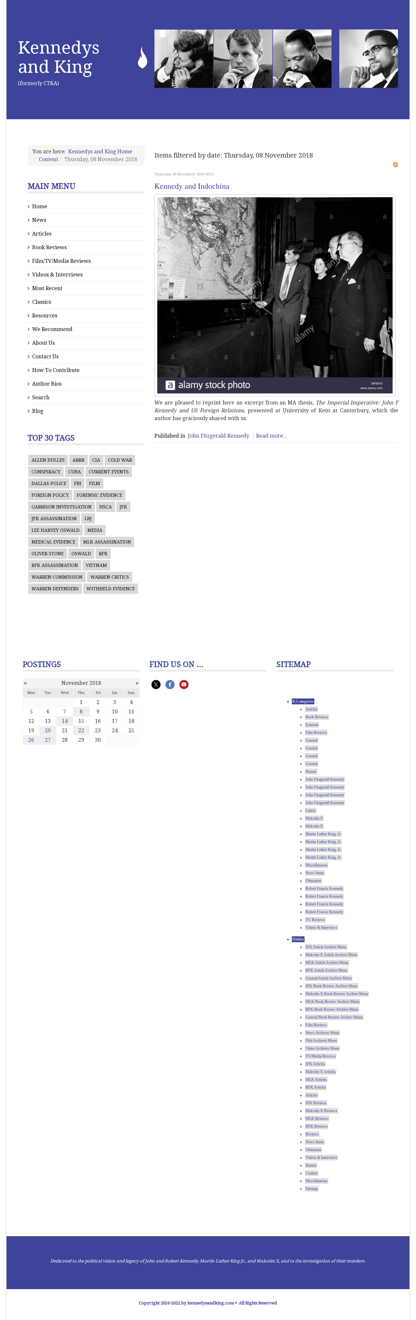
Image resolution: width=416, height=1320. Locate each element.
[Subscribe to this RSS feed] (395, 164)
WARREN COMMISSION (57, 577)
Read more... (271, 436)
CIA (96, 460)
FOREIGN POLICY (50, 495)
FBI (77, 483)
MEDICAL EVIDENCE (53, 542)
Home (39, 206)
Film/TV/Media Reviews (61, 261)
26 (31, 740)
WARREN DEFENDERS (55, 588)
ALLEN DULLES (48, 460)
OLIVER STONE (48, 553)
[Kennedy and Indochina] (275, 295)
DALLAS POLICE (49, 483)
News (39, 220)
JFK (123, 506)
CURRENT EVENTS (109, 471)
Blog (37, 411)
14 (65, 721)
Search (40, 397)
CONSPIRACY (46, 471)
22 (81, 730)
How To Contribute (56, 370)
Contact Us (45, 356)
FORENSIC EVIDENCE (99, 495)
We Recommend (52, 329)
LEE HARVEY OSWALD (56, 530)
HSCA (105, 506)
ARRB (78, 460)
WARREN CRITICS (109, 577)
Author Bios (46, 384)
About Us (43, 343)
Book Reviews (49, 247)
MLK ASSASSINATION (107, 542)
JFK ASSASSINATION (54, 518)
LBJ (88, 518)
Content (48, 159)
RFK (103, 553)
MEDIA (94, 530)
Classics (41, 302)
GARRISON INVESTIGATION (62, 506)
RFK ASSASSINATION (55, 565)
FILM (94, 483)
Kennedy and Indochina (191, 186)
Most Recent (47, 288)
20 (48, 730)
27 (48, 740)
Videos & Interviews (57, 275)
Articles (41, 234)
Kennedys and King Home (100, 151)
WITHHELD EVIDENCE (110, 588)
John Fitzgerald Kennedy (218, 436)
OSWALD (81, 553)
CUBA (74, 471)
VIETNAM (96, 565)
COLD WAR (120, 460)
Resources (44, 316)
